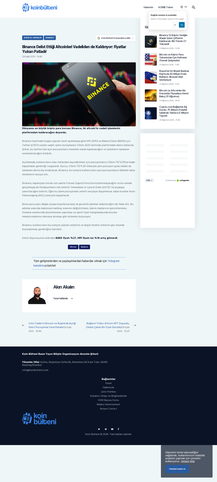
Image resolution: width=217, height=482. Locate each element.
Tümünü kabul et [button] (177, 469)
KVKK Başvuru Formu (108, 400)
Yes (182, 25)
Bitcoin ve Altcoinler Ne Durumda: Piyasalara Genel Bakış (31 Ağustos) (173, 93)
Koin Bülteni (92, 434)
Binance (84, 247)
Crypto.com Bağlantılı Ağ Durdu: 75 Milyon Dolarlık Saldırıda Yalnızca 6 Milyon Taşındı (174, 111)
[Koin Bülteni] (39, 4)
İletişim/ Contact (108, 409)
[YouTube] (112, 429)
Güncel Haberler (33, 37)
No (175, 25)
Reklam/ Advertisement (108, 404)
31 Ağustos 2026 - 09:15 (169, 100)
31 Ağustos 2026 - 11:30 (169, 84)
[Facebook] (118, 429)
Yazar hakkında (60, 298)
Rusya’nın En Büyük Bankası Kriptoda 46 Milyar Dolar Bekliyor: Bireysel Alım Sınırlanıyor (174, 75)
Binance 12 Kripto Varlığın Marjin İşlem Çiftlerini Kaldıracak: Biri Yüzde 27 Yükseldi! (173, 40)
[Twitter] (99, 429)
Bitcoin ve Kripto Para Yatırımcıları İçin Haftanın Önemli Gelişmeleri (173, 57)
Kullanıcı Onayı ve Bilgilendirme (108, 396)
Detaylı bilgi (188, 461)
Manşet (50, 37)
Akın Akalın (63, 287)
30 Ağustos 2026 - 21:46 (169, 120)
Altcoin (73, 247)
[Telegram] (106, 429)
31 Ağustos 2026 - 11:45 (169, 64)
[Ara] (193, 7)
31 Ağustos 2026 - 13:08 (169, 48)
